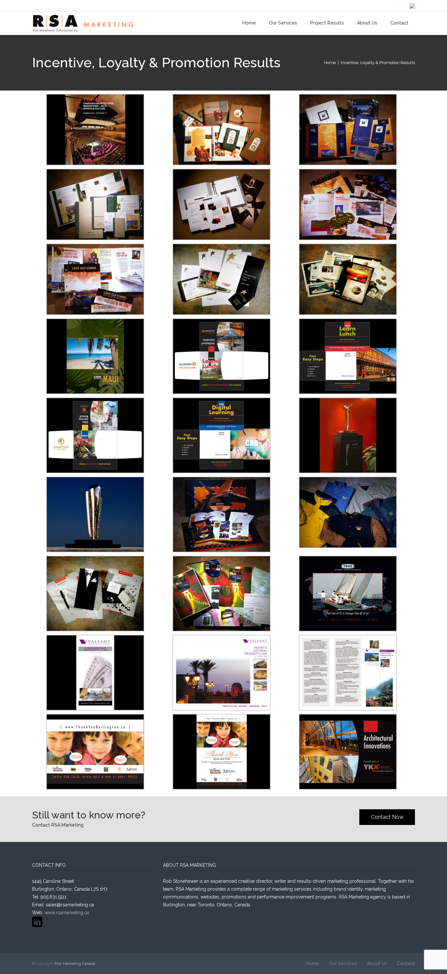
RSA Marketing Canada (74, 963)
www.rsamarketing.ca (67, 912)
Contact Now (387, 817)
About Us (367, 22)
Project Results (327, 22)
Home (249, 22)
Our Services (283, 22)
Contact (399, 22)
